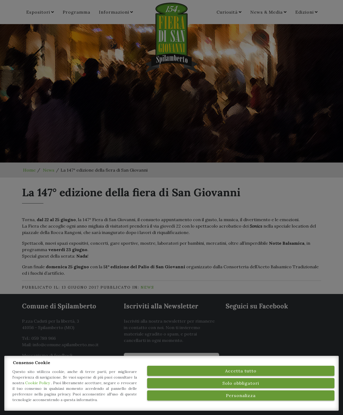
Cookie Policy (38, 382)
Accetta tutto (240, 371)
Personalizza (241, 395)
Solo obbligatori (240, 383)
